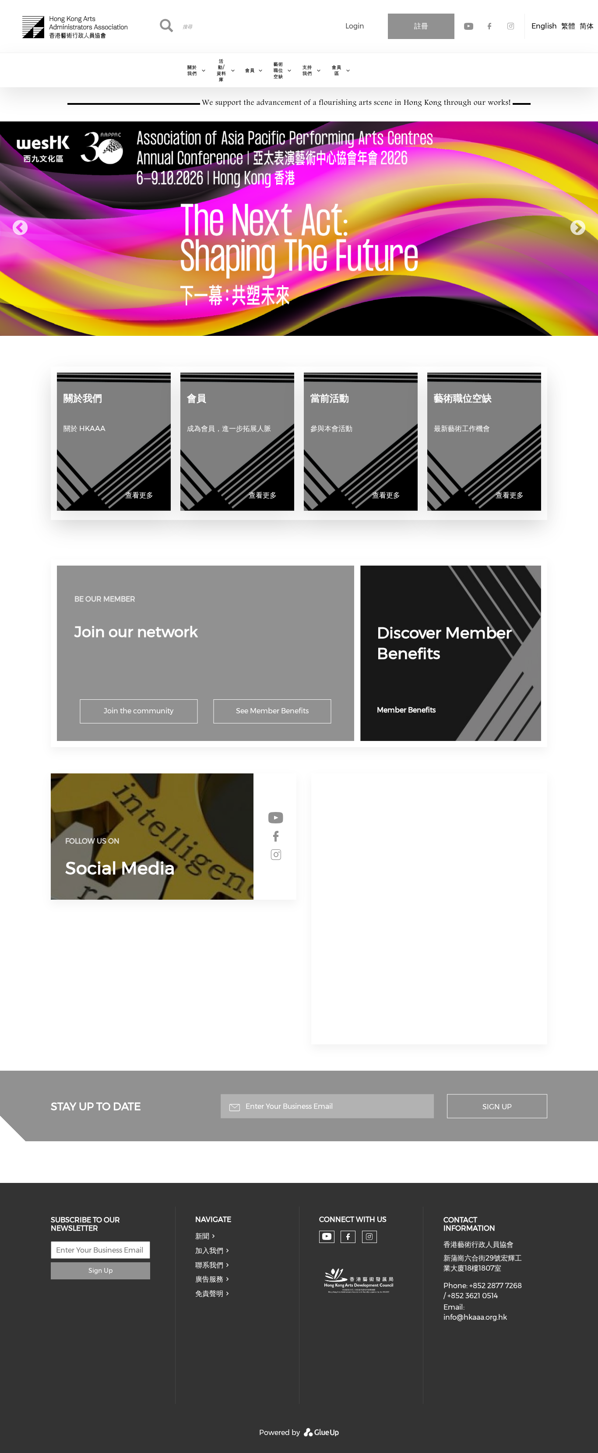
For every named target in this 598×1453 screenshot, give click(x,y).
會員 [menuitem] (250, 70)
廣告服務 (209, 1279)
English (544, 26)
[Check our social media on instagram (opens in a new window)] (276, 855)
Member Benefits (406, 710)
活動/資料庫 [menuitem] (221, 70)
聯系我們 (209, 1265)
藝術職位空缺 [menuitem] (278, 70)
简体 (587, 26)
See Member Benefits (272, 711)
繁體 (568, 26)
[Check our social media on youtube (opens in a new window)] (276, 818)
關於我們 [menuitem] (192, 70)
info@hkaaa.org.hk (475, 1317)
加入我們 (209, 1250)
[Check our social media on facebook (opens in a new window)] (276, 836)
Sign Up (497, 1106)
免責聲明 (209, 1293)
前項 (20, 228)
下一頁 (578, 228)
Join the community (138, 711)
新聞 (202, 1236)
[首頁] (75, 26)
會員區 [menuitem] (336, 70)
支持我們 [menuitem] (307, 70)
